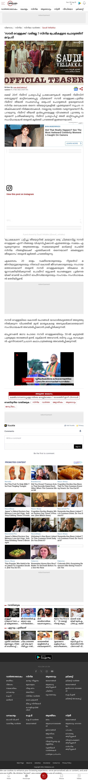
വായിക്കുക (14, 605)
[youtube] (47, 671)
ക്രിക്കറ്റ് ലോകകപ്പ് (73, 699)
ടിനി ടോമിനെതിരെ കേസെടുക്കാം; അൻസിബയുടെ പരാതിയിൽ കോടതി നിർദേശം (44, 621)
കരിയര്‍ (9, 700)
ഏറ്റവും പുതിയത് (17, 628)
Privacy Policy (66, 763)
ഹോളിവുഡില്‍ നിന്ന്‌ (32, 709)
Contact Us (56, 763)
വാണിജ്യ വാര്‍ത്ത (13, 724)
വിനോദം (8, 28)
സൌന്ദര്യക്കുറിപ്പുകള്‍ (71, 735)
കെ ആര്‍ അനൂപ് (20, 87)
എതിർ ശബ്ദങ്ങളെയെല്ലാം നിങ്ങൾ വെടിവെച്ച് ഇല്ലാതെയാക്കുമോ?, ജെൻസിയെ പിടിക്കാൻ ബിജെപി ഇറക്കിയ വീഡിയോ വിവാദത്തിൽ (11, 644)
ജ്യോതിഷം (58, 402)
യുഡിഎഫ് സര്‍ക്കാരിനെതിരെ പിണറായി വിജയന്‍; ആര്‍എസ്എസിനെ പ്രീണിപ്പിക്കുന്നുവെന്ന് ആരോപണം (77, 644)
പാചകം (69, 730)
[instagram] (52, 671)
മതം (48, 720)
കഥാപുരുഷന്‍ (32, 700)
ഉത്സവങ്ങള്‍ (51, 730)
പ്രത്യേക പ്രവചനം (53, 754)
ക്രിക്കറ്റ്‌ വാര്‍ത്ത (72, 681)
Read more (27, 380)
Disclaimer (46, 763)
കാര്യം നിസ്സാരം (32, 681)
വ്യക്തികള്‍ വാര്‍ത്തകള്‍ (51, 749)
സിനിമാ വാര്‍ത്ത (32, 28)
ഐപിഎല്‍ (70, 695)
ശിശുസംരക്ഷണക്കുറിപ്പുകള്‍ (73, 741)
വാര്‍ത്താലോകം (9, 9)
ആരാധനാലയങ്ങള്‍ (53, 725)
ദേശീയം (9, 681)
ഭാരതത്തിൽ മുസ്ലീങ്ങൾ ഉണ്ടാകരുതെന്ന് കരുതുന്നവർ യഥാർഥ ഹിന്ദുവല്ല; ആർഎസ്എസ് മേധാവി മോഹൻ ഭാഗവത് (44, 644)
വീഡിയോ (68, 9)
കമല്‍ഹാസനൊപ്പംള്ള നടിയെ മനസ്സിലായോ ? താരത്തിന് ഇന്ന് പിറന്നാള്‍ (44, 397)
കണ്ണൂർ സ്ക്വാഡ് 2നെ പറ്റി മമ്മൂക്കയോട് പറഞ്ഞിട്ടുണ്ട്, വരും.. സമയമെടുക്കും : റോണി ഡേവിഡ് (11, 621)
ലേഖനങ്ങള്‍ (51, 681)
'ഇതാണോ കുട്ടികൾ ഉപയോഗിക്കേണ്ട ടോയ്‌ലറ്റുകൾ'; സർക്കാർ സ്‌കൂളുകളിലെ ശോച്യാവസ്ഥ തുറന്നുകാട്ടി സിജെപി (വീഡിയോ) (60, 644)
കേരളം (24, 9)
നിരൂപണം (30, 688)
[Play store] (79, 3)
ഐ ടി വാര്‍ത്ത (32, 720)
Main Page (20, 763)
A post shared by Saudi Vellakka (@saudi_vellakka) (44, 234)
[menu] (3, 3)
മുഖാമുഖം (30, 685)
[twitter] (41, 671)
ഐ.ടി (8, 696)
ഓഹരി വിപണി (12, 720)
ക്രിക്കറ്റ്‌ (79, 9)
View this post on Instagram (20, 194)
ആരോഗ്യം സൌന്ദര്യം (73, 725)
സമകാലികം (11, 688)
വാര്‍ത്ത (46, 402)
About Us (29, 763)
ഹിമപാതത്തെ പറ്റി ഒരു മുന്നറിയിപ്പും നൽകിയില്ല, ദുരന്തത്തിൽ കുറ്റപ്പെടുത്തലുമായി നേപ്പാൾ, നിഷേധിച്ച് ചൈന (28, 644)
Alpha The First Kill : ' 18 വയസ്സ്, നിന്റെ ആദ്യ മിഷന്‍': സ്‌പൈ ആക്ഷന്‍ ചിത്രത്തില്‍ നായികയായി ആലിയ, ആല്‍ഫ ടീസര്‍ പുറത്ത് (61, 621)
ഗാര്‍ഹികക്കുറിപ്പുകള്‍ (71, 748)
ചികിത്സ (49, 691)
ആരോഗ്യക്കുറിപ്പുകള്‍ (51, 686)
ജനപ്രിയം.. (11, 407)
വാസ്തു (49, 738)
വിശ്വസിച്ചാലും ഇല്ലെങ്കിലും (53, 742)
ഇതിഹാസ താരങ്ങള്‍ (73, 689)
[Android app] (44, 657)
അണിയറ (30, 692)
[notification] (84, 3)
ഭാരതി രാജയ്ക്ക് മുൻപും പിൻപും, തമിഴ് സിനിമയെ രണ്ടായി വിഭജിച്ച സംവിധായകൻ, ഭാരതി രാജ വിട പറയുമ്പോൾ (77, 621)
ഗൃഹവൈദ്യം (51, 695)
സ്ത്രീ (57, 9)
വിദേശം (9, 685)
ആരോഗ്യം (46, 9)
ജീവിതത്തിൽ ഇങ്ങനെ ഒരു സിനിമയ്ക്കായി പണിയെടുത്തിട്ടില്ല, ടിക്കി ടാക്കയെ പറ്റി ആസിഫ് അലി (28, 621)
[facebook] (36, 671)
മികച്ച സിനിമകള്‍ (33, 704)
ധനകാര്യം (10, 692)
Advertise (38, 763)
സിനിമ (34, 9)
